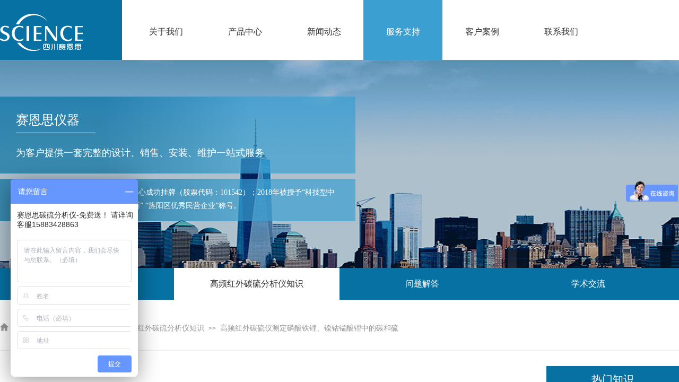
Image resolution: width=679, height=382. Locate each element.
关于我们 (166, 31)
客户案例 (482, 31)
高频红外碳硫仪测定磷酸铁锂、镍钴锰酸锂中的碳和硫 (309, 328)
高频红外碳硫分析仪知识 (163, 328)
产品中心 (245, 31)
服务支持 (403, 31)
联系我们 (561, 31)
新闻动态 (324, 31)
